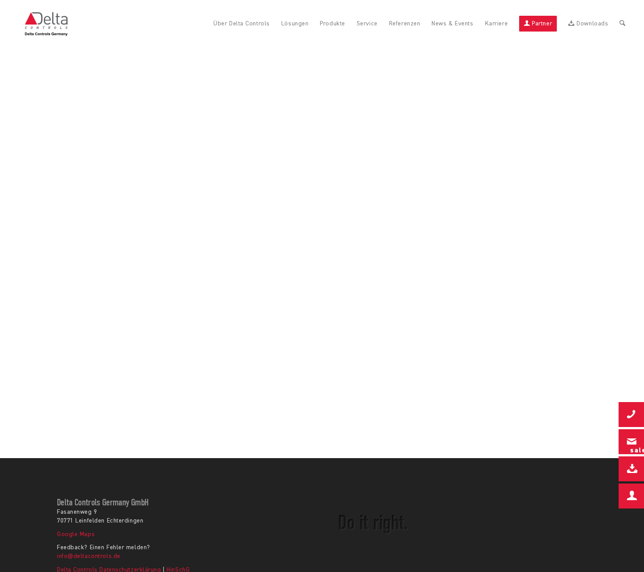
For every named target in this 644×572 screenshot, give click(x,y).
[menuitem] (242, 24)
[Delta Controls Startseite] (46, 24)
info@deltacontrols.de (88, 556)
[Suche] (622, 24)
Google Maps (76, 534)
